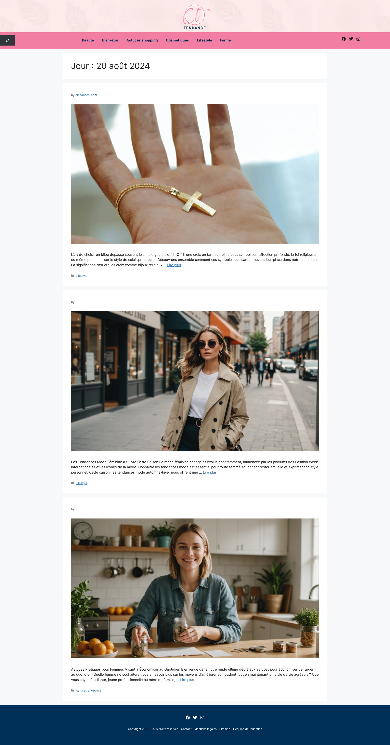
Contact (186, 729)
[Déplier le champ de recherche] (7, 40)
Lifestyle (204, 40)
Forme (225, 40)
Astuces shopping (142, 40)
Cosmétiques (177, 40)
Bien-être (110, 40)
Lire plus (174, 265)
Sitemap (224, 729)
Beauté (88, 40)
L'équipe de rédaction (247, 729)
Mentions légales (205, 729)
